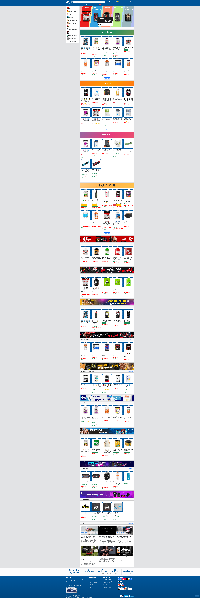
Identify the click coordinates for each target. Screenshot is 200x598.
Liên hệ (90, 587)
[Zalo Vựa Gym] (131, 579)
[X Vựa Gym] (127, 579)
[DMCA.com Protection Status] (126, 596)
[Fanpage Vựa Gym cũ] (121, 579)
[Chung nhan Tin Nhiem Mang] (121, 596)
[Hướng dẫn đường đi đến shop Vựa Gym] (71, 590)
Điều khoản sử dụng (93, 581)
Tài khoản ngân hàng (107, 587)
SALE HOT (98, 4)
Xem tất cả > (130, 244)
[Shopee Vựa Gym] (119, 585)
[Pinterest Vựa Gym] (125, 579)
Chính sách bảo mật (93, 582)
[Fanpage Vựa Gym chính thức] (119, 579)
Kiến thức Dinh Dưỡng (107, 581)
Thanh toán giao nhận (93, 586)
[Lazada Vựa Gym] (123, 585)
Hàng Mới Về (92, 4)
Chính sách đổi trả (92, 584)
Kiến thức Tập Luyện (107, 582)
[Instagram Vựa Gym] (123, 579)
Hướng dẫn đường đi (107, 586)
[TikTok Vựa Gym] (119, 581)
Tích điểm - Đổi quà (107, 579)
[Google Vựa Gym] (129, 579)
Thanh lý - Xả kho (85, 4)
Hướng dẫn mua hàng (107, 584)
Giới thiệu (91, 579)
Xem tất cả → (107, 78)
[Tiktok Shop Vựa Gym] (121, 585)
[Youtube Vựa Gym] (121, 581)
